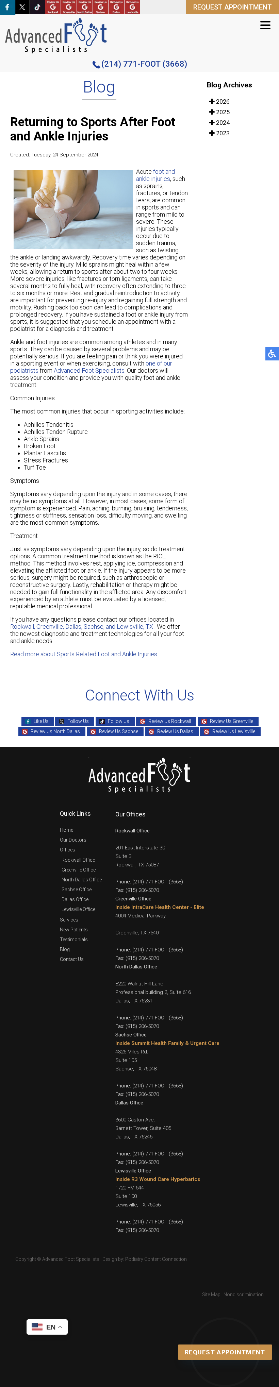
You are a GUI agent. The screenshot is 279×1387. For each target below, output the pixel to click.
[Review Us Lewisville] (132, 7)
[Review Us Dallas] (116, 7)
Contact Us (72, 959)
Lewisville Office (78, 909)
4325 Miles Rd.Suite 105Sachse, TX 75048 (136, 1060)
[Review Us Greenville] (69, 7)
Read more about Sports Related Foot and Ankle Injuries (83, 654)
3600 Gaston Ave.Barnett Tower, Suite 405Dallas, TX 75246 (143, 1128)
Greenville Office (79, 870)
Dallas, (74, 626)
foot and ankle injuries (155, 175)
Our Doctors (73, 840)
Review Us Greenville (231, 721)
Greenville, (50, 626)
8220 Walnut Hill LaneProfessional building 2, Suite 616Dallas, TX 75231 (153, 992)
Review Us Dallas (175, 731)
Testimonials (74, 939)
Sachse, (94, 626)
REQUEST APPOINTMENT (232, 7)
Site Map (211, 1294)
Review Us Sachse (118, 731)
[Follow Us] (22, 7)
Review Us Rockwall (169, 721)
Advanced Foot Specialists (89, 370)
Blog (65, 949)
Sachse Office (77, 889)
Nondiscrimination (244, 1294)
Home (66, 830)
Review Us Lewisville (233, 731)
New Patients (74, 929)
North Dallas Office (82, 879)
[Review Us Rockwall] (53, 7)
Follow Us (78, 721)
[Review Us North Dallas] (85, 7)
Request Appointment (225, 1352)
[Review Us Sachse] (101, 7)
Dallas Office (75, 899)
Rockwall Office (78, 860)
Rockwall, (22, 626)
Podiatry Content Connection (156, 1259)
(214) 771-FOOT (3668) (144, 64)
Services (69, 920)
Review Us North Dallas (55, 731)
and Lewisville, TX (129, 626)
